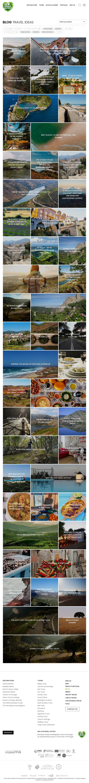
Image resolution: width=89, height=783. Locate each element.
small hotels (25, 32)
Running (41, 711)
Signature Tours (43, 714)
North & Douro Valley (10, 689)
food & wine (48, 29)
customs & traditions (31, 29)
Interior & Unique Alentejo (12, 700)
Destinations (32, 5)
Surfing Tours (43, 716)
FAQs (67, 704)
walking (36, 32)
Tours (41, 5)
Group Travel (71, 695)
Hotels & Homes (52, 5)
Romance (41, 708)
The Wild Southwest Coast (13, 703)
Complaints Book (41, 778)
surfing (67, 29)
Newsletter (8, 732)
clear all (60, 32)
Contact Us (72, 709)
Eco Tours (41, 692)
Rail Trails (41, 705)
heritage (7, 29)
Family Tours (42, 695)
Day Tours (41, 689)
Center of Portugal (10, 695)
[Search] (79, 5)
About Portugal (72, 686)
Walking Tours (43, 722)
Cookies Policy (30, 778)
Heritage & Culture (45, 700)
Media (67, 692)
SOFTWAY (51, 780)
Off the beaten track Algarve (14, 705)
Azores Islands (8, 684)
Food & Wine (42, 697)
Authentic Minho (9, 692)
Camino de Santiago (45, 686)
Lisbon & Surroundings (11, 697)
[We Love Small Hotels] (7, 6)
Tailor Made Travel (73, 701)
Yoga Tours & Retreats (46, 725)
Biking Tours (42, 684)
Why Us (72, 5)
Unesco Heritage (44, 719)
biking (17, 29)
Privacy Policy (22, 778)
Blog (67, 689)
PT (84, 5)
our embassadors (10, 32)
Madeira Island (8, 686)
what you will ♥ (47, 32)
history (58, 29)
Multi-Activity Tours (45, 703)
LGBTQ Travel (71, 698)
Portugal (64, 5)
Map (67, 684)
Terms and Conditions (10, 778)
